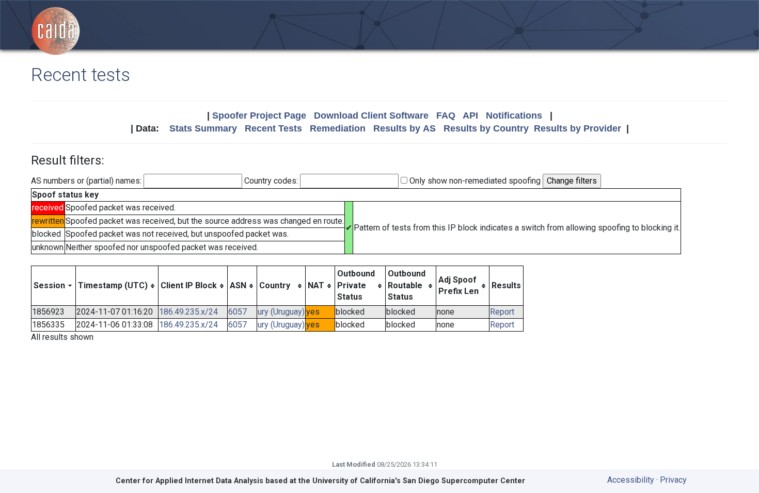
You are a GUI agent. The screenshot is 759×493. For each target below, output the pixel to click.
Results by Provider (577, 128)
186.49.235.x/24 (188, 312)
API (470, 115)
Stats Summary (203, 128)
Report (502, 312)
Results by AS (404, 128)
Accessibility (630, 480)
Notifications (514, 115)
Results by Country (486, 128)
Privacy (673, 480)
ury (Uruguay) (281, 312)
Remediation (338, 128)
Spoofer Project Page (259, 115)
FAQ (445, 115)
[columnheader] (53, 285)
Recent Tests (273, 128)
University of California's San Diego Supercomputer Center (418, 480)
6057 (237, 312)
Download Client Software (371, 115)
